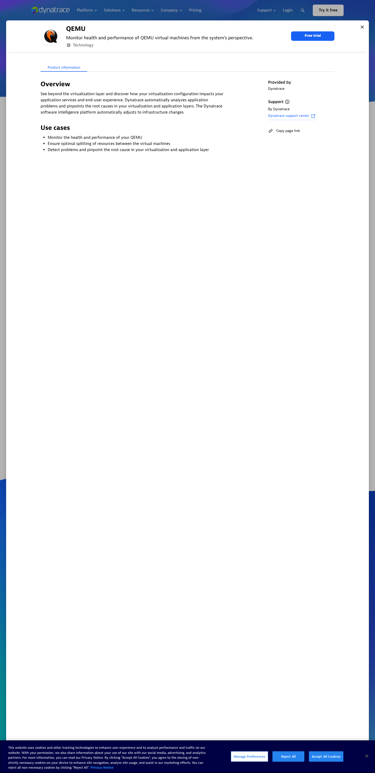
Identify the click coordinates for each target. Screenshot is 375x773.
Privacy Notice (102, 768)
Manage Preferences (249, 756)
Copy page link (288, 131)
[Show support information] (287, 101)
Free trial (313, 36)
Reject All (288, 756)
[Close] (362, 27)
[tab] (64, 68)
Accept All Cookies (326, 756)
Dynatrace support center (288, 116)
